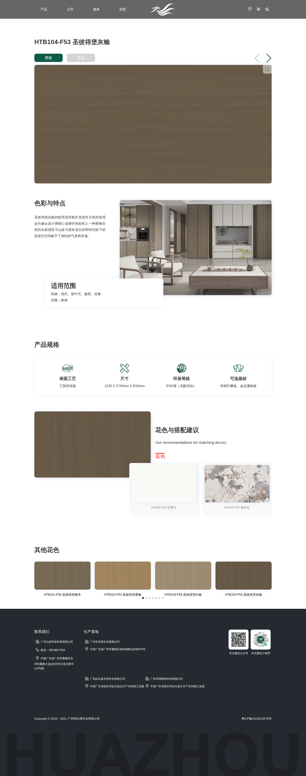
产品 (44, 9)
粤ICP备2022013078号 (256, 718)
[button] (269, 58)
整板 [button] (48, 58)
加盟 (122, 9)
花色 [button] (81, 58)
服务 (96, 9)
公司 (70, 9)
